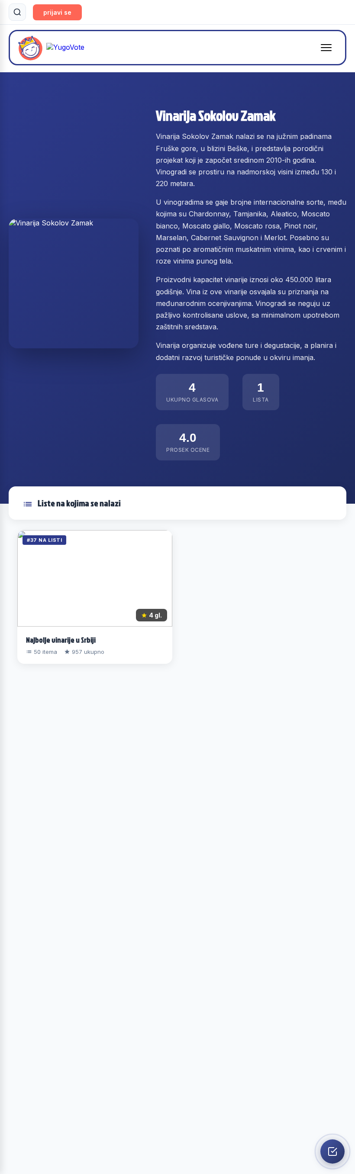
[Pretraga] (17, 12)
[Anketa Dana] (332, 1151)
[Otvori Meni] (326, 47)
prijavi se (57, 12)
